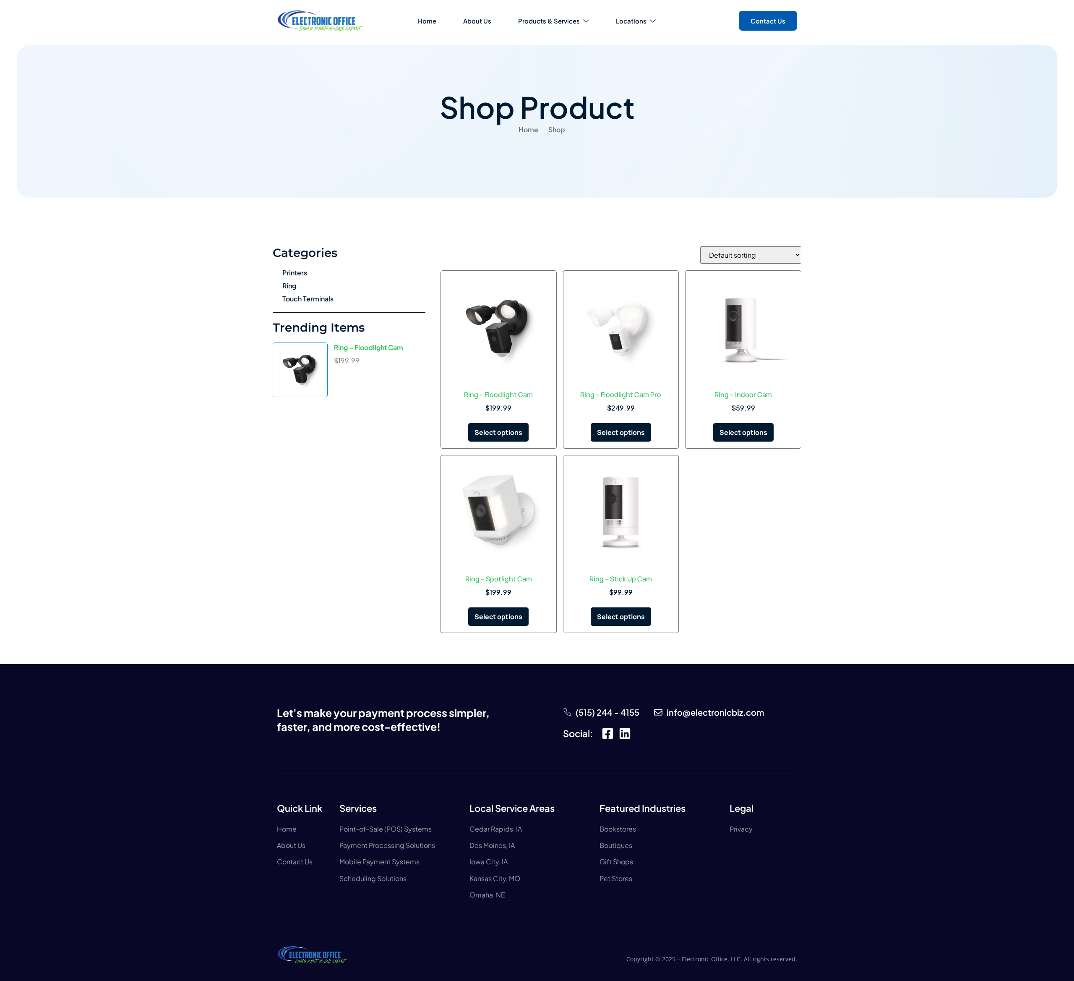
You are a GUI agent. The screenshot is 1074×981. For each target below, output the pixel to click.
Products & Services (549, 21)
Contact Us (768, 21)
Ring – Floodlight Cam (368, 347)
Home (427, 21)
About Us (477, 21)
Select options (498, 432)
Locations (631, 21)
